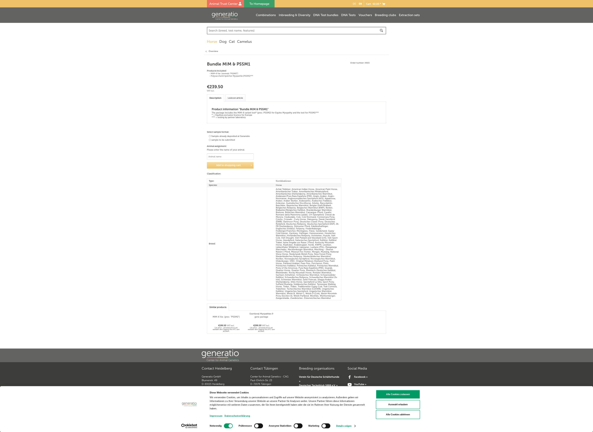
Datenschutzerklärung (237, 416)
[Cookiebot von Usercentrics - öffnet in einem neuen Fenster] (189, 426)
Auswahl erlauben (398, 404)
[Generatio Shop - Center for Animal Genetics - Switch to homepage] (230, 16)
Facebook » (361, 377)
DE (354, 3)
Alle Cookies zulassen (398, 394)
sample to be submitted (223, 140)
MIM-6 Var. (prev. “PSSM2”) (226, 317)
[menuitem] (354, 3)
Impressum (216, 416)
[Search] (381, 30)
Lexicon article (235, 98)
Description (215, 98)
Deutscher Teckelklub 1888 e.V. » (318, 385)
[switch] (258, 425)
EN (360, 3)
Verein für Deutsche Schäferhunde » (319, 379)
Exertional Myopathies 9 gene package (261, 315)
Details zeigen (343, 426)
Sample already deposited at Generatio (230, 136)
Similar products (217, 307)
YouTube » (360, 384)
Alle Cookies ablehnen (398, 414)
